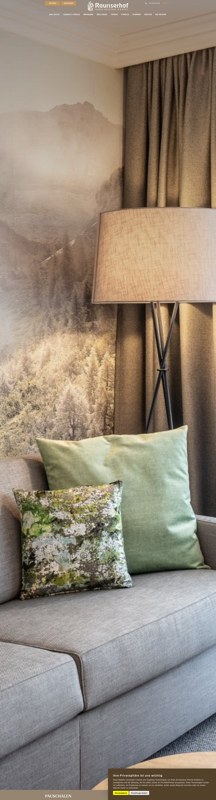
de (164, 3)
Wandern (88, 14)
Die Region (160, 14)
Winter (148, 14)
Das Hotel (54, 14)
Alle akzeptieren (121, 793)
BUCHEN (52, 3)
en (168, 3)
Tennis (114, 14)
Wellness (102, 14)
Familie (125, 14)
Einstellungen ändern (139, 793)
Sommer (136, 14)
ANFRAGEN (68, 3)
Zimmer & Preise (71, 14)
